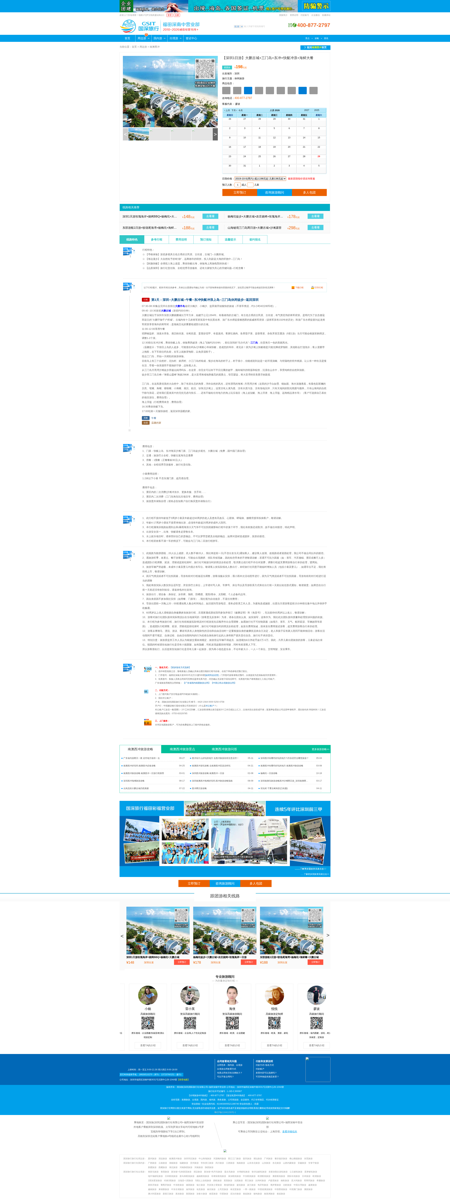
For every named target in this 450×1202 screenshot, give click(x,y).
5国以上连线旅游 (203, 1180)
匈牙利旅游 (263, 1185)
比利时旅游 (260, 1180)
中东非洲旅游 (177, 1189)
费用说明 (181, 239)
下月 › (234, 110)
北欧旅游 (287, 1185)
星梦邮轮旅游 (310, 1172)
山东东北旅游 (253, 1163)
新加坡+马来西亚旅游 (181, 1172)
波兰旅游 (251, 1185)
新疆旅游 (152, 1167)
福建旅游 (184, 1163)
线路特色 (132, 239)
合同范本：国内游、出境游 (229, 1065)
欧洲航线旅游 (264, 1176)
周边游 (142, 38)
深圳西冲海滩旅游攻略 (133, 781)
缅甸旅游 (257, 1194)
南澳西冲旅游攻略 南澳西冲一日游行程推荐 (143, 773)
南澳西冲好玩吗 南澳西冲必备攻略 (139, 765)
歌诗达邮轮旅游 (259, 1172)
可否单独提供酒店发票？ (267, 1076)
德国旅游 (190, 1185)
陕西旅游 (209, 1167)
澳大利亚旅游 (154, 1194)
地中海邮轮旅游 (155, 1176)
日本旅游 (306, 1176)
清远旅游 (163, 1158)
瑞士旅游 (201, 1185)
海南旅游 (241, 1163)
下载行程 (299, 287)
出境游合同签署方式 (226, 1069)
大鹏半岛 (180, 306)
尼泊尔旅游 (235, 1194)
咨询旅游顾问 (274, 192)
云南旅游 (163, 1163)
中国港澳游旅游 (265, 1189)
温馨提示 (230, 239)
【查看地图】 (183, 1079)
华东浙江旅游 (207, 1163)
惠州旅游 (152, 1158)
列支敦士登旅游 (214, 1185)
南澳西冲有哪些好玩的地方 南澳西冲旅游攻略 (282, 765)
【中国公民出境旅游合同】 (223, 683)
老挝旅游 (247, 1194)
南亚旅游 (213, 1194)
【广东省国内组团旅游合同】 (196, 683)
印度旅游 (224, 1194)
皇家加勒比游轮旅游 (278, 1172)
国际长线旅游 (293, 1176)
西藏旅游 (163, 1167)
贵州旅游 (194, 1163)
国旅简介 (283, 15)
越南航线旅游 (203, 1176)
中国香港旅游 (281, 1189)
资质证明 (294, 15)
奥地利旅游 (229, 1185)
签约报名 (255, 239)
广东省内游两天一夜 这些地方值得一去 (141, 758)
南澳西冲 (155, 46)
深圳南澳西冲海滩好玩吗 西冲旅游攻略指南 (212, 781)
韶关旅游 (247, 1158)
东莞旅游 (308, 1158)
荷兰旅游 (249, 1180)
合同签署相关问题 (227, 1061)
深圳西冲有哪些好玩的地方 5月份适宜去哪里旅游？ (285, 758)
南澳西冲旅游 (175, 1158)
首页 (127, 38)
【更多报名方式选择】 (180, 667)
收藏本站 (326, 15)
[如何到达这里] (212, 675)
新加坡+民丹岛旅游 (213, 1172)
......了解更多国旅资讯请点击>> (315, 874)
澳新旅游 (308, 1189)
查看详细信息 (289, 1131)
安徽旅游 (302, 1163)
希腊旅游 (321, 1180)
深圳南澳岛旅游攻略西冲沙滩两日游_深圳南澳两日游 (285, 781)
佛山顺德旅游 (295, 1158)
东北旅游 (276, 1163)
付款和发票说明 (264, 1061)
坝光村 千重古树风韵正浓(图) (274, 788)
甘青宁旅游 (313, 1163)
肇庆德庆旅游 (281, 1158)
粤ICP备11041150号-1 (225, 1112)
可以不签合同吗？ (225, 1076)
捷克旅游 (241, 1185)
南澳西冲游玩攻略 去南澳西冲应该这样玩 (211, 765)
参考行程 (156, 239)
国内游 (158, 38)
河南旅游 (198, 1167)
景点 (307, 38)
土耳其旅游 (223, 1189)
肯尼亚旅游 (235, 1189)
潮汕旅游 (257, 1158)
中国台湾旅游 (300, 1185)
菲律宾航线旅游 (218, 1176)
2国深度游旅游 (155, 1180)
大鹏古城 (166, 310)
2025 (316, 110)
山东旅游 (266, 1163)
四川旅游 (220, 1163)
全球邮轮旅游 (243, 1172)
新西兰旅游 (168, 1194)
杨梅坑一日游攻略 (269, 773)
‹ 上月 (227, 110)
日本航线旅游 (171, 1176)
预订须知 (205, 239)
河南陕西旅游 (186, 1167)
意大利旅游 (296, 1180)
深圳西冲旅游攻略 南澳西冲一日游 (208, 773)
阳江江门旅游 (234, 1158)
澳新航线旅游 (278, 1176)
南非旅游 (211, 1189)
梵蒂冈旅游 (309, 1180)
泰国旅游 (165, 1172)
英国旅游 (228, 1180)
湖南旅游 (173, 1163)
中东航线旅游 (249, 1176)
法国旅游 (238, 1180)
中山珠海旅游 (205, 1158)
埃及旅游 (201, 1189)
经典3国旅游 (170, 1180)
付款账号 (305, 15)
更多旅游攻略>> (320, 749)
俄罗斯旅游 (275, 1185)
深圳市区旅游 (190, 1158)
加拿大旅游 (202, 1194)
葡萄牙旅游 (166, 1185)
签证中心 (191, 38)
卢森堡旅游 (273, 1180)
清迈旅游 (198, 1172)
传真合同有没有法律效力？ (229, 1073)
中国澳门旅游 (295, 1189)
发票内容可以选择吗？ (266, 1073)
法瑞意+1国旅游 (185, 1180)
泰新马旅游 (153, 1172)
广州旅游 (268, 1158)
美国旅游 (190, 1194)
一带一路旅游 (249, 1189)
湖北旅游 (173, 1167)
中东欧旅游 (178, 1185)
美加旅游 (179, 1194)
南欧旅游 (285, 1180)
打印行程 (319, 287)
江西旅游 (230, 1163)
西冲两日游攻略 (199, 788)
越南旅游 (152, 1189)
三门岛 (254, 342)
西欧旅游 (217, 1180)
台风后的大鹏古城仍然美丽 (136, 788)
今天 (241, 110)
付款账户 (260, 1069)
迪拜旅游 (190, 1189)
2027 (306, 110)
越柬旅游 (312, 1185)
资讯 (326, 38)
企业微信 (315, 15)
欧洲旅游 (317, 1176)
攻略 (317, 38)
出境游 (174, 38)
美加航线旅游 (234, 1176)
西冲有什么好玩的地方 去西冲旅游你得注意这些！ (215, 758)
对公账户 (210, 706)
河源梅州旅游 (219, 1158)
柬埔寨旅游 (164, 1189)
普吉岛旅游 (229, 1172)
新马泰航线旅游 (187, 1176)
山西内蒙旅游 (289, 1163)
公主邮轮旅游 (296, 1172)
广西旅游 (152, 1163)
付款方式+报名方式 (265, 1065)
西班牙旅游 (153, 1185)
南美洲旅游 (269, 1194)
